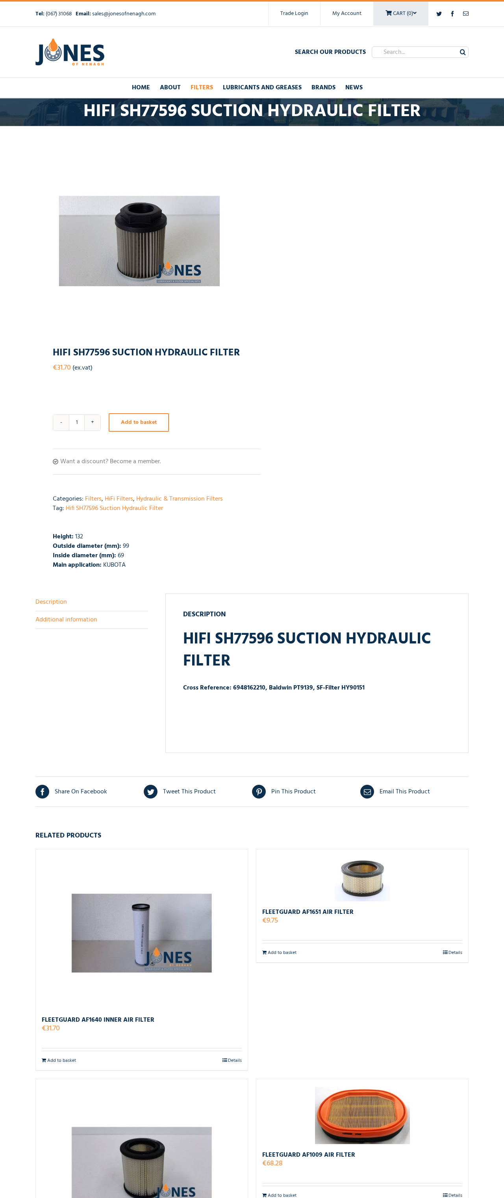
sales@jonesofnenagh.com (124, 13)
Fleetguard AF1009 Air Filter (308, 1155)
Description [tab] (51, 602)
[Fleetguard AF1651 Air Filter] (362, 875)
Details (235, 1060)
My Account (346, 13)
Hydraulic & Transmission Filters (179, 499)
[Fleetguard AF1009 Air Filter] (362, 1111)
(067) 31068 (59, 13)
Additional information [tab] (66, 620)
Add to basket (139, 422)
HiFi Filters (119, 499)
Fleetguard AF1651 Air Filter (308, 912)
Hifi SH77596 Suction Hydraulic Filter (114, 508)
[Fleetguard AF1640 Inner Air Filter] (142, 929)
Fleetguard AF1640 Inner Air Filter (98, 1020)
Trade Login (294, 13)
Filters (93, 499)
